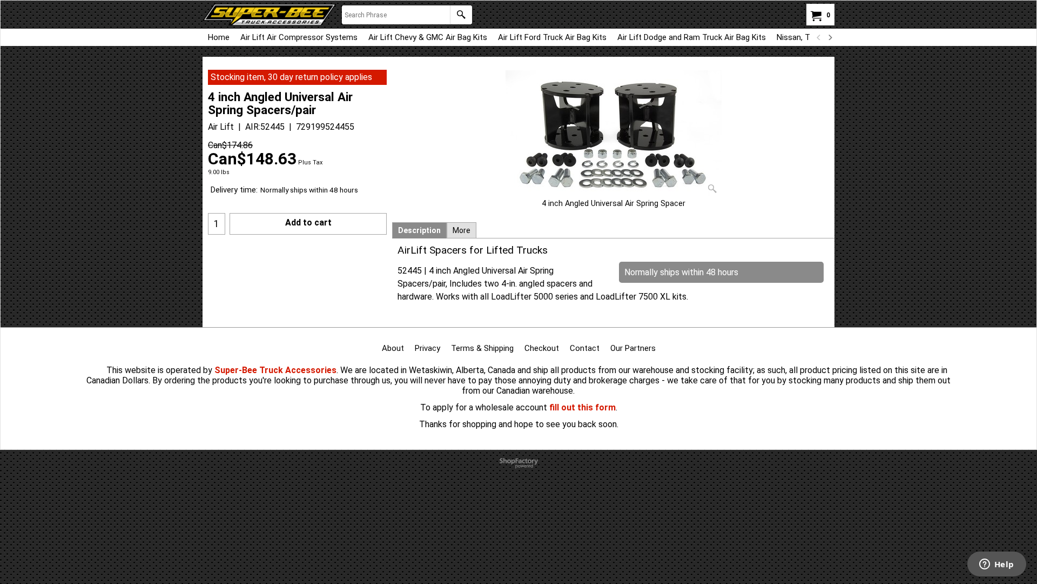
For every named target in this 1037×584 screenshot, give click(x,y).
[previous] (819, 37)
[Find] (461, 14)
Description (419, 230)
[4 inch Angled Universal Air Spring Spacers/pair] (614, 134)
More (461, 230)
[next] (829, 37)
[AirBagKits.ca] (269, 14)
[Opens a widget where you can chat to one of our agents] (996, 565)
